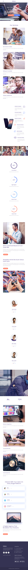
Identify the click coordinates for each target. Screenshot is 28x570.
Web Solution (19, 131)
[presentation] (2, 383)
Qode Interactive (12, 568)
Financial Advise (18, 112)
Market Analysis (18, 106)
